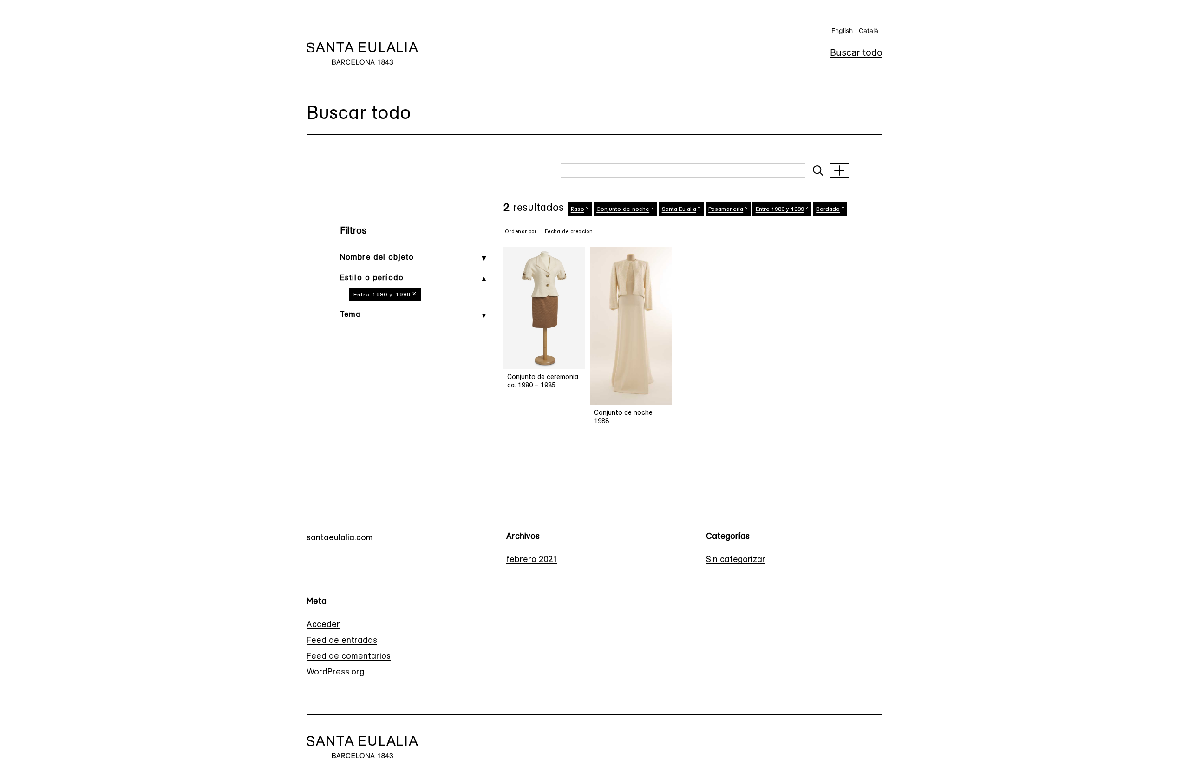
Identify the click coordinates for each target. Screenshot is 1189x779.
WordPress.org (335, 672)
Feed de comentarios (349, 657)
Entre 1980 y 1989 (382, 295)
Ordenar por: (521, 232)
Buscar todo (856, 52)
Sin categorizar (735, 560)
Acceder (323, 625)
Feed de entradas (342, 641)
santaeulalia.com (340, 538)
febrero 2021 (531, 560)
